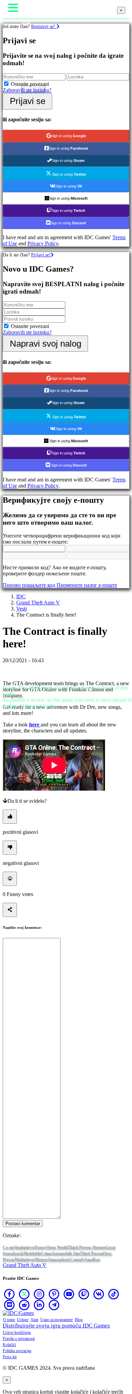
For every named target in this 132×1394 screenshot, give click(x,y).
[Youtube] (69, 1294)
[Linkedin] (39, 1304)
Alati (34, 1319)
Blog (79, 1319)
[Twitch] (84, 1294)
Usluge (22, 1319)
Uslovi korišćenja (17, 1332)
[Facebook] (9, 1294)
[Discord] (9, 1304)
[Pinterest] (54, 1294)
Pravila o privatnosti (19, 1338)
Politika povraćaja (17, 1350)
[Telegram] (54, 1304)
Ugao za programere (56, 1319)
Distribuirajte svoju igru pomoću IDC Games (56, 1325)
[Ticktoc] (113, 1294)
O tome (9, 1319)
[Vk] (99, 1294)
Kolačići (9, 1344)
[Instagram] (39, 1294)
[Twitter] (24, 1294)
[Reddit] (24, 1304)
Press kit (10, 1356)
